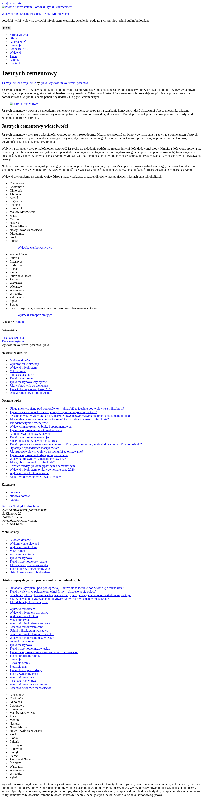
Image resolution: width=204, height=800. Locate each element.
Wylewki (15, 52)
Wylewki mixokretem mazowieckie (32, 637)
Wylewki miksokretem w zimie (29, 473)
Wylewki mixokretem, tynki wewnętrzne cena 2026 (42, 469)
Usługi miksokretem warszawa (29, 630)
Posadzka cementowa (23, 680)
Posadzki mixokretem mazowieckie (32, 634)
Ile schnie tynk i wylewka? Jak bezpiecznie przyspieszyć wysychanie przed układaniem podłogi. (70, 415)
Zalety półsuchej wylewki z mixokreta (34, 440)
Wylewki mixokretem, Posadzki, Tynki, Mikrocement (35, 13)
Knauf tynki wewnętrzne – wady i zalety (35, 476)
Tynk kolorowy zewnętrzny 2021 (31, 389)
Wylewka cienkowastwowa (35, 247)
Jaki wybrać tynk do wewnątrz (29, 385)
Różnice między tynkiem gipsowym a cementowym (42, 466)
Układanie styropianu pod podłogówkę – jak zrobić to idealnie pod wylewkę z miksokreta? (67, 408)
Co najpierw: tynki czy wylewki (30, 433)
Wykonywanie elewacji (24, 364)
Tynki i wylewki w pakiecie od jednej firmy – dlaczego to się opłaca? (53, 412)
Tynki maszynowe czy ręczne (28, 382)
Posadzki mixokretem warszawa (30, 623)
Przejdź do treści (12, 3)
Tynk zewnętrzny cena (24, 673)
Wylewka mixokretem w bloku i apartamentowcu (41, 426)
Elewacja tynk (18, 666)
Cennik (14, 59)
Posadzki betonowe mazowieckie (30, 688)
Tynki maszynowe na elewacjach (30, 437)
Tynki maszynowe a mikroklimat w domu (36, 430)
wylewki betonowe (22, 641)
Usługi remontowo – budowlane (30, 392)
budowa (15, 492)
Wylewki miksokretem (24, 616)
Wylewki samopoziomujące (35, 315)
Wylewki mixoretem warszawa (29, 612)
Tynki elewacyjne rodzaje (26, 670)
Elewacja (15, 659)
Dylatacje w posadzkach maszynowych (34, 448)
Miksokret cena (19, 619)
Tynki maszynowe (21, 378)
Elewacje (15, 45)
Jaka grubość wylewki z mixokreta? (32, 462)
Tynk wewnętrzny (13, 341)
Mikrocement (18, 371)
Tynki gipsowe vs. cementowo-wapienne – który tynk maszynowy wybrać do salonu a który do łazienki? (76, 444)
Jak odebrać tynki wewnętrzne (29, 423)
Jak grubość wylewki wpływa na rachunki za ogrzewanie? (46, 451)
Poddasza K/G (19, 49)
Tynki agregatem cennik (25, 655)
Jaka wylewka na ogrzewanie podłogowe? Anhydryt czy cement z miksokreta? (59, 419)
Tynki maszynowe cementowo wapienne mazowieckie (44, 652)
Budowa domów (20, 360)
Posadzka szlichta (13, 337)
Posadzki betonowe (22, 677)
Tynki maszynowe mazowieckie (30, 648)
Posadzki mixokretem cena (26, 627)
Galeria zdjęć (18, 41)
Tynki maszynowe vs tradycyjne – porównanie (39, 455)
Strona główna (19, 34)
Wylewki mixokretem (23, 367)
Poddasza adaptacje (22, 374)
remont (20, 321)
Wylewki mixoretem (22, 609)
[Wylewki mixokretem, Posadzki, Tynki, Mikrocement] (37, 7)
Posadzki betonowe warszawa (28, 684)
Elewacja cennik (20, 663)
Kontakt (15, 63)
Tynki (13, 56)
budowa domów (20, 496)
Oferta (14, 38)
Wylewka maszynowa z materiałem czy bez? (38, 458)
